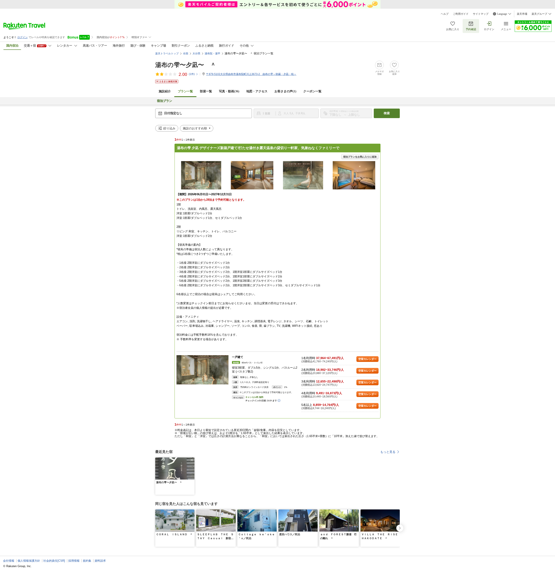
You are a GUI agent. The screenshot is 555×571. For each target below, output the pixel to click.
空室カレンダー (367, 359)
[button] (191, 460)
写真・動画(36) (229, 91)
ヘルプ (445, 13)
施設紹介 (165, 91)
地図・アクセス (257, 91)
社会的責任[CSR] (54, 560)
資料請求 (100, 560)
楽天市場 (522, 13)
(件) (192, 74)
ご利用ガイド (460, 13)
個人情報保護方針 (29, 560)
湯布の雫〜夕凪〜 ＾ (185, 65)
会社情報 (8, 560)
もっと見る (387, 452)
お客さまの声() (285, 91)
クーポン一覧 (312, 91)
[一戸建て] (202, 369)
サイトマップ (480, 13)
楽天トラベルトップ (167, 53)
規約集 (87, 560)
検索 (387, 113)
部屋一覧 (206, 91)
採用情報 (74, 560)
